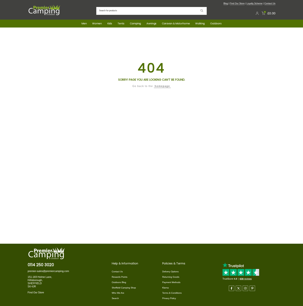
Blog (225, 3)
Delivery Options (170, 271)
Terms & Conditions (172, 293)
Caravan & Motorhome (176, 23)
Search (115, 298)
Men (84, 23)
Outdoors (216, 23)
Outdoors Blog (119, 282)
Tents (121, 23)
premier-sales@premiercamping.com (48, 271)
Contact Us (269, 3)
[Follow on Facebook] (231, 288)
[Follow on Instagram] (245, 288)
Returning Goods (170, 277)
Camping (135, 23)
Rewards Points (119, 277)
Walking (200, 23)
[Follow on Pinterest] (252, 288)
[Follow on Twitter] (238, 288)
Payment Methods (171, 282)
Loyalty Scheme (254, 3)
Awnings (151, 23)
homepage (162, 86)
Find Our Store (237, 3)
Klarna (165, 287)
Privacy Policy (169, 298)
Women (97, 23)
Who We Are (118, 293)
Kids (109, 23)
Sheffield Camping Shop (124, 287)
